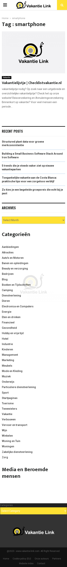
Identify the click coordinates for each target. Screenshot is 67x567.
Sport (5, 392)
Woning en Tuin (11, 441)
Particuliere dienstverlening (19, 387)
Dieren (6, 300)
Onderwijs (8, 381)
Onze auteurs (42, 558)
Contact (41, 563)
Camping (7, 290)
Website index (26, 563)
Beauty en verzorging (15, 268)
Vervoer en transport (14, 424)
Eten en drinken (11, 317)
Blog (5, 279)
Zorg (5, 457)
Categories (6, 505)
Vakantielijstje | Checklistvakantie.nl (32, 83)
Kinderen (7, 349)
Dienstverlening (11, 295)
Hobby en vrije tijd (13, 333)
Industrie (7, 344)
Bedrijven (8, 273)
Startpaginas (9, 398)
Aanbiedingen (10, 246)
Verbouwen (9, 419)
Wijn (4, 430)
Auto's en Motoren (13, 257)
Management (10, 354)
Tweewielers (9, 408)
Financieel (8, 322)
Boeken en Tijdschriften (16, 284)
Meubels (7, 365)
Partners (56, 558)
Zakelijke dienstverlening (17, 451)
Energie (6, 311)
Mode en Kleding (12, 371)
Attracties (8, 252)
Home (6, 558)
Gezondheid (9, 327)
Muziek (6, 376)
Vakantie (6, 77)
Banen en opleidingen (15, 263)
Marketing (8, 360)
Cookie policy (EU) (22, 558)
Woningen (8, 446)
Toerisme (8, 403)
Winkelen (7, 435)
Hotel (5, 338)
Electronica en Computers (18, 306)
